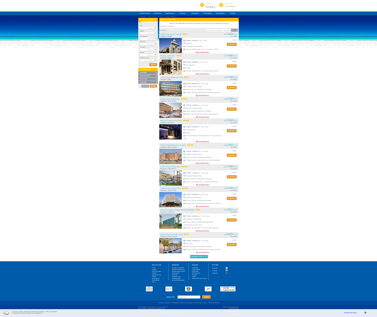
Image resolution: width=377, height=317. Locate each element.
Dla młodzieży (196, 273)
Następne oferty (197, 257)
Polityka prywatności (164, 303)
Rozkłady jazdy (176, 278)
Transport (142, 47)
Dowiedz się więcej (350, 312)
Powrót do (142, 41)
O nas (153, 268)
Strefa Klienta (207, 13)
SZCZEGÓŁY (232, 44)
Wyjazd (142, 52)
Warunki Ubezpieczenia (178, 269)
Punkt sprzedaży (156, 271)
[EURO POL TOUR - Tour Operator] (169, 6)
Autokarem (157, 13)
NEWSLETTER (170, 297)
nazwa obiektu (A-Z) (212, 30)
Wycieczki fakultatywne (178, 280)
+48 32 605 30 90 (210, 7)
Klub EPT (154, 273)
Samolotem (195, 13)
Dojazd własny (169, 13)
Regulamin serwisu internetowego (182, 303)
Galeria (154, 276)
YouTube (214, 270)
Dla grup (194, 275)
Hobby (194, 276)
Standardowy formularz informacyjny (178, 272)
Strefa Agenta (220, 13)
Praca (153, 282)
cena (233, 30)
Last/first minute (145, 13)
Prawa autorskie (214, 303)
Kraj (141, 25)
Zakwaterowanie (144, 58)
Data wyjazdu (143, 36)
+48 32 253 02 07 (210, 6)
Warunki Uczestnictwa (178, 268)
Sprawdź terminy (203, 52)
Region (142, 31)
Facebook (215, 268)
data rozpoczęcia (224, 30)
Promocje (174, 275)
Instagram (215, 273)
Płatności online (176, 276)
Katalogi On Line (156, 275)
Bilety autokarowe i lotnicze (199, 278)
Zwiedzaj (182, 13)
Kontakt (232, 13)
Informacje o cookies (201, 303)
